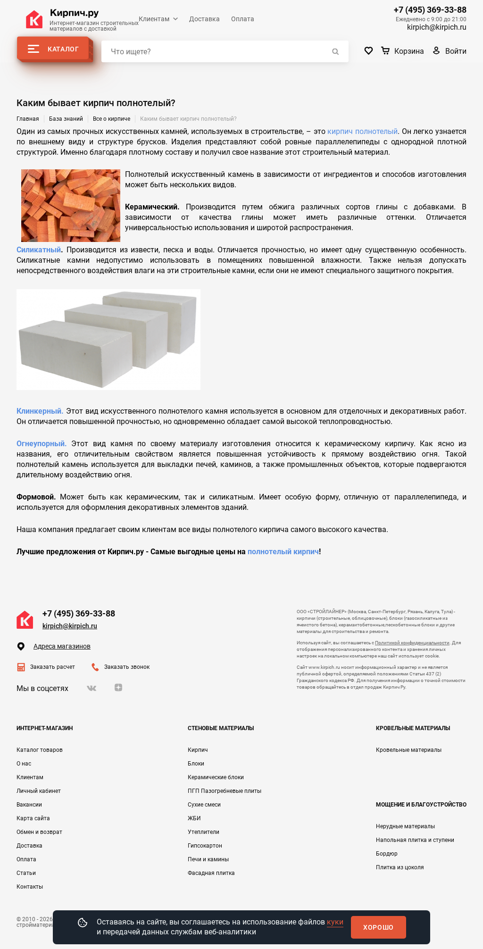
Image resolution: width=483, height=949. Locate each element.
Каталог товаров (40, 750)
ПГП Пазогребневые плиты (224, 791)
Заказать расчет (52, 667)
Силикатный (39, 249)
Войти (455, 51)
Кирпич (198, 750)
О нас (24, 763)
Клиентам (154, 19)
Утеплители (203, 832)
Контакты (30, 886)
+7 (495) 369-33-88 (430, 10)
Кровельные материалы (408, 750)
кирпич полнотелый (362, 131)
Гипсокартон (205, 845)
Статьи (26, 873)
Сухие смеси (204, 804)
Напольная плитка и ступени (415, 840)
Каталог (63, 49)
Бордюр (387, 853)
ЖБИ (194, 818)
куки (335, 921)
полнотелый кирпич (283, 551)
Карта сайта (33, 818)
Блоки (196, 763)
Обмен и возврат (39, 832)
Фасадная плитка (211, 873)
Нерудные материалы (405, 826)
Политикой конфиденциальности (412, 642)
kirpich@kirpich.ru (436, 27)
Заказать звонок (127, 667)
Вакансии (29, 804)
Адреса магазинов (62, 646)
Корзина (409, 51)
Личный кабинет (39, 791)
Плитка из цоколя (400, 867)
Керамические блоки (216, 777)
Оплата (242, 19)
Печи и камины (208, 859)
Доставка (204, 19)
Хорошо (378, 927)
